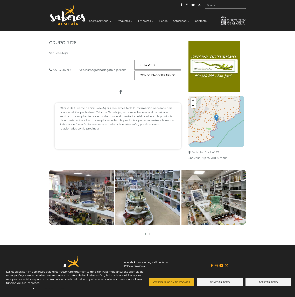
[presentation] (146, 229)
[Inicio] (67, 16)
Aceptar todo (268, 282)
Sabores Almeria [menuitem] (96, 21)
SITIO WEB (147, 64)
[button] (216, 117)
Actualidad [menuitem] (178, 21)
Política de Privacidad (19, 288)
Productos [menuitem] (122, 21)
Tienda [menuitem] (163, 20)
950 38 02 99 (62, 70)
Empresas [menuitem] (143, 21)
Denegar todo (220, 282)
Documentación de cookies (51, 288)
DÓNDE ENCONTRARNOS (157, 75)
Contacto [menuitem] (201, 20)
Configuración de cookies (171, 282)
